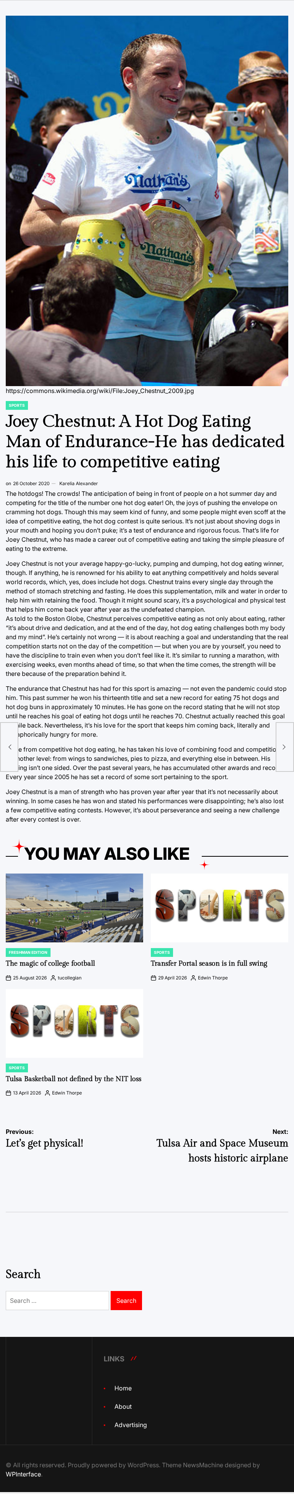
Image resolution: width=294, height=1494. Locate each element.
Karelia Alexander (78, 483)
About (123, 1406)
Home (123, 1388)
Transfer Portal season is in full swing (209, 964)
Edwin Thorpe (213, 978)
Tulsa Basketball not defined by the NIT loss (73, 1079)
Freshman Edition (28, 952)
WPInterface (23, 1474)
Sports (17, 405)
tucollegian (70, 978)
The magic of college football (50, 964)
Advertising (130, 1425)
